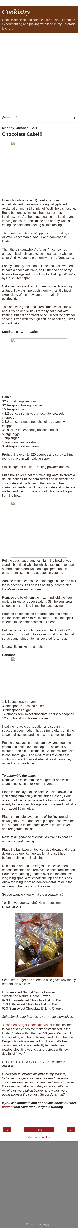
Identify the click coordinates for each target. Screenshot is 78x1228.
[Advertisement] (39, 74)
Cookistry (16, 12)
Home (39, 1129)
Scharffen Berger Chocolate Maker (27, 1025)
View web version (39, 1137)
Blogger (46, 1224)
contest (8, 1107)
